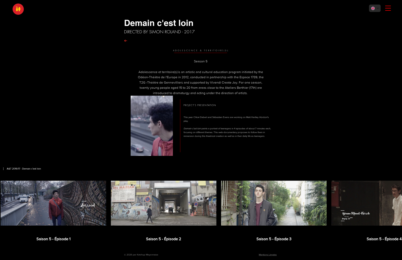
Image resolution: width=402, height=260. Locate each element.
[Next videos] (397, 202)
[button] (388, 8)
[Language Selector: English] (375, 8)
